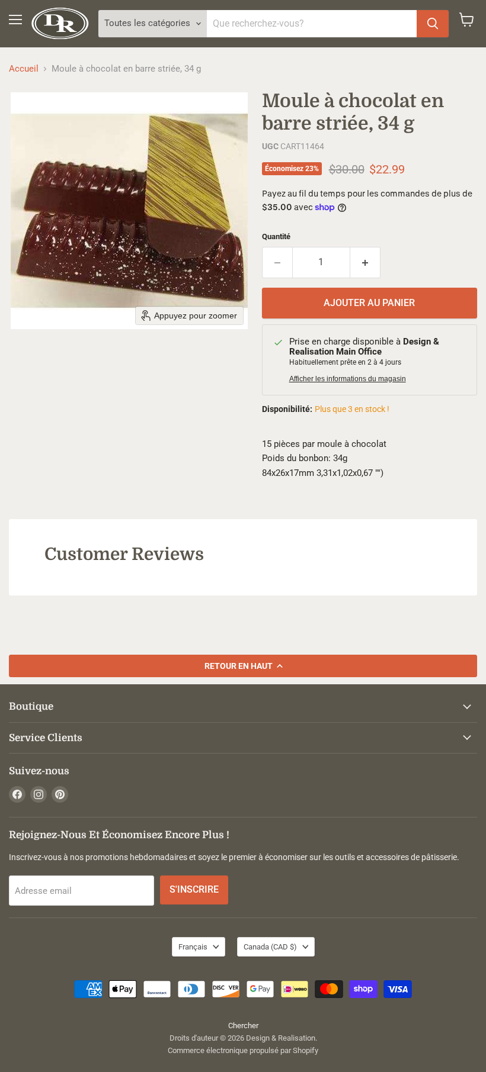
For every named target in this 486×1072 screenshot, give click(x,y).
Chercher (243, 1025)
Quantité (276, 236)
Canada (270, 946)
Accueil (24, 69)
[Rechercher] (433, 23)
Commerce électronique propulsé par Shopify (243, 1050)
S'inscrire (194, 889)
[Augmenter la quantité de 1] (365, 262)
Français (192, 946)
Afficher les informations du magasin (347, 379)
